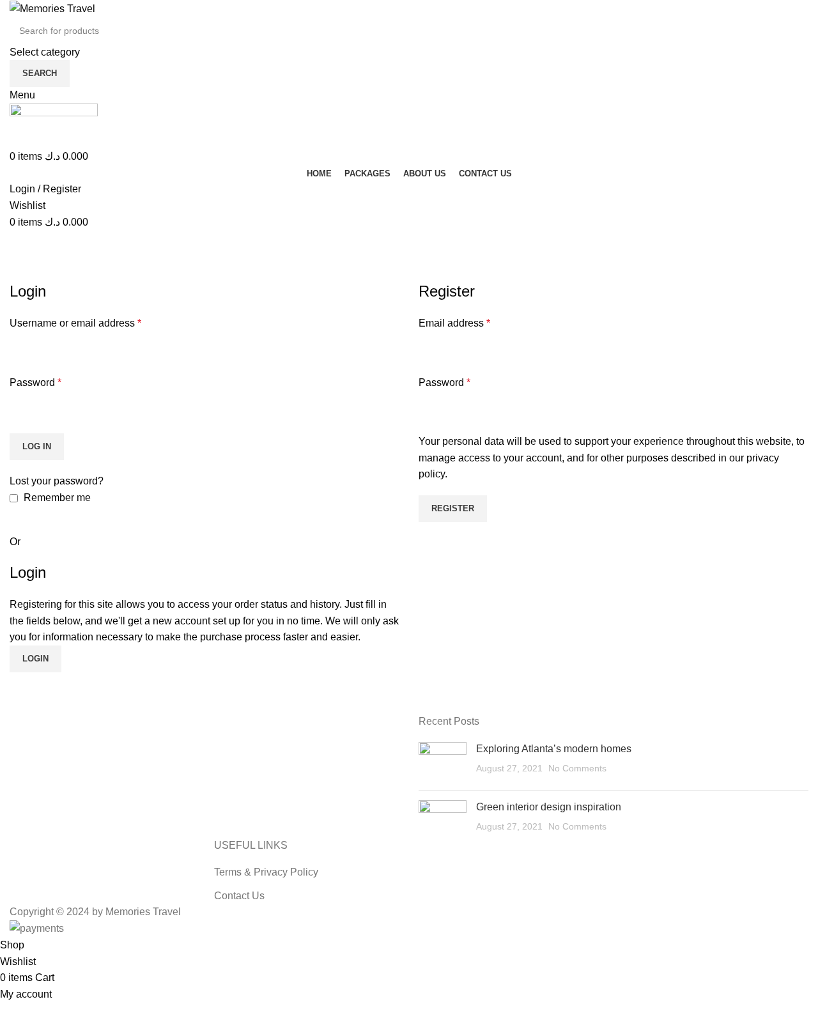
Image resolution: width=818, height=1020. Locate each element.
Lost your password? (57, 480)
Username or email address (75, 323)
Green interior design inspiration (548, 806)
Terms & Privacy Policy (266, 872)
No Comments (577, 768)
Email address (454, 323)
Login (35, 658)
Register (452, 508)
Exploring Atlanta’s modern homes (553, 748)
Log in (36, 446)
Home (20, 273)
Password (35, 382)
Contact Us (239, 895)
